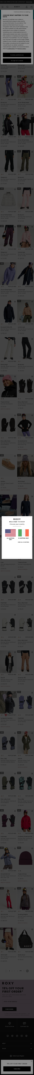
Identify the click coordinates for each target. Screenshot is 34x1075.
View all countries (23, 542)
